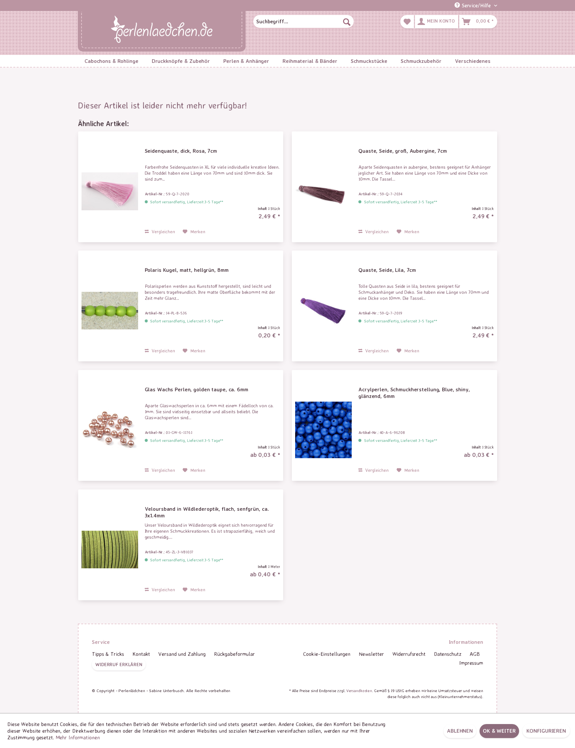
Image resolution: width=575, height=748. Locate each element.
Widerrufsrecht (409, 654)
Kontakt (141, 654)
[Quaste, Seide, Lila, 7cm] (323, 311)
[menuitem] (303, 21)
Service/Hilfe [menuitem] (476, 5)
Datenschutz (448, 654)
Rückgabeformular (234, 654)
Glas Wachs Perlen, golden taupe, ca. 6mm (196, 389)
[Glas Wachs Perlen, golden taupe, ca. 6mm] (110, 430)
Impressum (471, 662)
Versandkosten (359, 690)
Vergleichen (162, 231)
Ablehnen (460, 730)
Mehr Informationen (78, 737)
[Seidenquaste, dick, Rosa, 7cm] (110, 191)
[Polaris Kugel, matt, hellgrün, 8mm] (110, 311)
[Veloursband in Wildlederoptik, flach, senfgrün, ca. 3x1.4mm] (110, 549)
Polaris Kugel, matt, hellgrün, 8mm (187, 270)
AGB (475, 654)
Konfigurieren (546, 730)
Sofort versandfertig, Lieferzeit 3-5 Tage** (186, 201)
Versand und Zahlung (182, 654)
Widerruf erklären (118, 664)
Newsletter (371, 654)
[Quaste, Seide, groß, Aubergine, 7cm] (323, 191)
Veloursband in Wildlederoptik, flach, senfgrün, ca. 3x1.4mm (207, 512)
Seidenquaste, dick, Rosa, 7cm (181, 150)
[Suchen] (347, 21)
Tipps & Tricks (108, 654)
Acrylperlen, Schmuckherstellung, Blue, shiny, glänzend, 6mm (414, 392)
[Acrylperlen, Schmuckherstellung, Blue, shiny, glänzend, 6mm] (323, 430)
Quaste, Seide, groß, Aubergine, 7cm (402, 150)
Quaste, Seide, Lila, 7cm (387, 270)
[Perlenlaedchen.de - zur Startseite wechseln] (162, 30)
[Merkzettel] (407, 21)
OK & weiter (499, 730)
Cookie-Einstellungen (326, 654)
